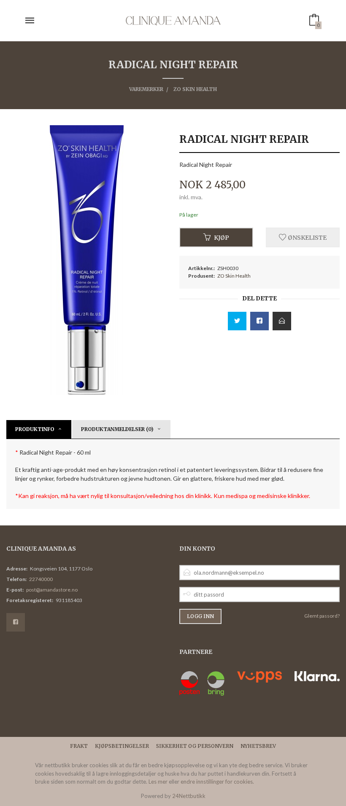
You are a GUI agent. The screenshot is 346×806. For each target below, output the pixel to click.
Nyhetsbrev (258, 746)
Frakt (79, 746)
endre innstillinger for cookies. (217, 781)
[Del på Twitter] (237, 321)
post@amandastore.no (52, 589)
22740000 (41, 579)
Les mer (158, 781)
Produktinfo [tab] (34, 429)
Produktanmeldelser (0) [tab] (117, 429)
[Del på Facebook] (259, 321)
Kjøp (221, 237)
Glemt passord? (322, 616)
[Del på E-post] (282, 321)
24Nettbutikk (188, 796)
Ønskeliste (307, 237)
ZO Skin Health (234, 276)
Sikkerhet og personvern (194, 746)
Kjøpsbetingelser (122, 746)
